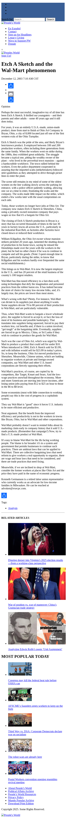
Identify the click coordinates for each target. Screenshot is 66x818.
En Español (14, 28)
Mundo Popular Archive (21, 800)
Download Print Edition (21, 803)
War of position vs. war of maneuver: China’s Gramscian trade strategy (32, 606)
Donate (12, 43)
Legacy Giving (16, 37)
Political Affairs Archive (21, 791)
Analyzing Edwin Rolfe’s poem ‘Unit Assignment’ (35, 649)
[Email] (36, 94)
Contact (12, 31)
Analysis (12, 508)
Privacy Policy (16, 797)
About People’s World (20, 788)
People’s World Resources (22, 794)
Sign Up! (6, 55)
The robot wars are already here (25, 756)
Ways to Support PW (19, 40)
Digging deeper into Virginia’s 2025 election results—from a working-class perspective (35, 562)
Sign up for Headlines (19, 34)
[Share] (36, 85)
